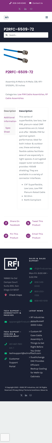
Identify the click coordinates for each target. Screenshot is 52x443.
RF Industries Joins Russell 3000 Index (37, 321)
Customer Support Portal (14, 362)
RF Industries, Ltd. (31, 387)
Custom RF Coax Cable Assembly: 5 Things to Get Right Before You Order (37, 341)
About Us (44, 390)
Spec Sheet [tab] (7, 129)
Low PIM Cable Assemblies (31, 94)
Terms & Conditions (32, 390)
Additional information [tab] (9, 119)
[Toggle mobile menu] (47, 17)
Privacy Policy (18, 390)
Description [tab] (9, 111)
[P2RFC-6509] (26, 55)
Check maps (15, 295)
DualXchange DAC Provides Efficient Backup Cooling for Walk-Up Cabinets (39, 367)
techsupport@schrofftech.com (16, 353)
